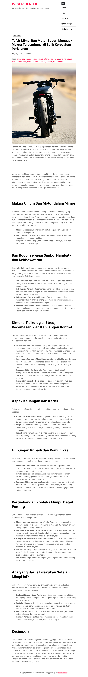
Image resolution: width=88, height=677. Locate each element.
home (63, 7)
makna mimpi (66, 59)
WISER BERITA (24, 4)
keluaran (65, 18)
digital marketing (68, 29)
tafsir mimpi (66, 24)
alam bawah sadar (25, 59)
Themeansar (62, 673)
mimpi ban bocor (19, 62)
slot (63, 13)
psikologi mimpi (45, 62)
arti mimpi (38, 59)
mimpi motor (32, 62)
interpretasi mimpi (51, 59)
